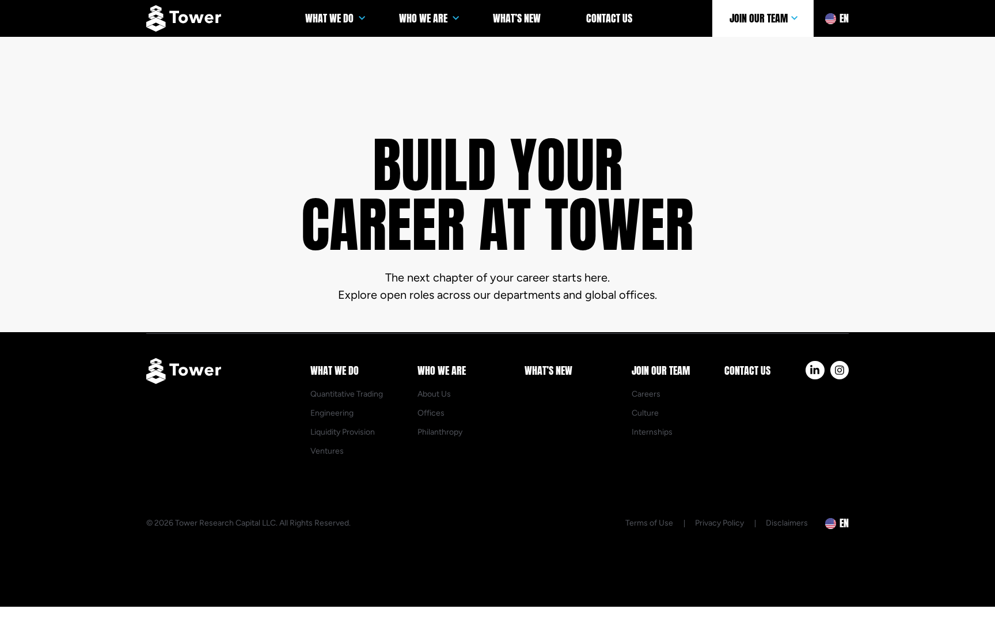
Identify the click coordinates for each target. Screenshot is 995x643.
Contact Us (609, 18)
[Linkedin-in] (815, 370)
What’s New (517, 18)
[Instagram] (839, 370)
